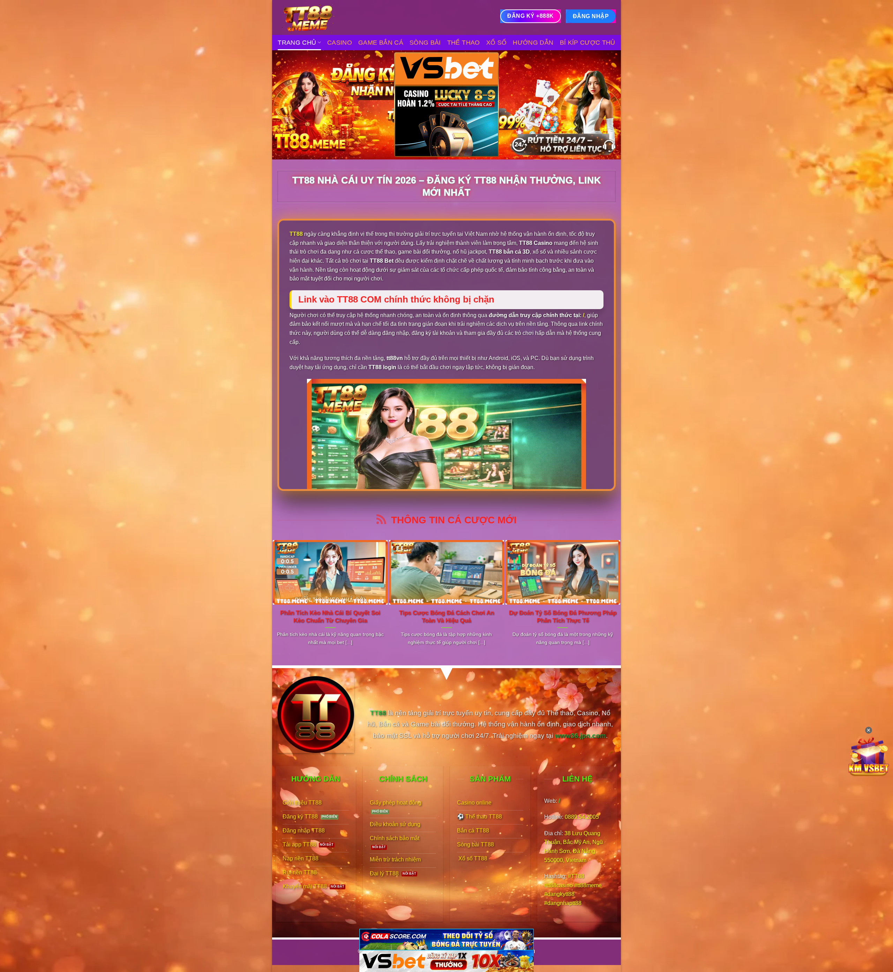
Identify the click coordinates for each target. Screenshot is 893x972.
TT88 (296, 234)
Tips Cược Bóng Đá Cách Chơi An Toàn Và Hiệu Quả (446, 617)
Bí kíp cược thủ (587, 42)
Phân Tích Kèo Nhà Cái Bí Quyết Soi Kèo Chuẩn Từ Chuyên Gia (330, 617)
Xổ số (496, 42)
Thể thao (463, 42)
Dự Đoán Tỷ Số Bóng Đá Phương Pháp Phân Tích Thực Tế (562, 617)
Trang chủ (297, 42)
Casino (339, 42)
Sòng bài (425, 42)
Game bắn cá (380, 42)
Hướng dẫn (533, 42)
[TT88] (312, 17)
